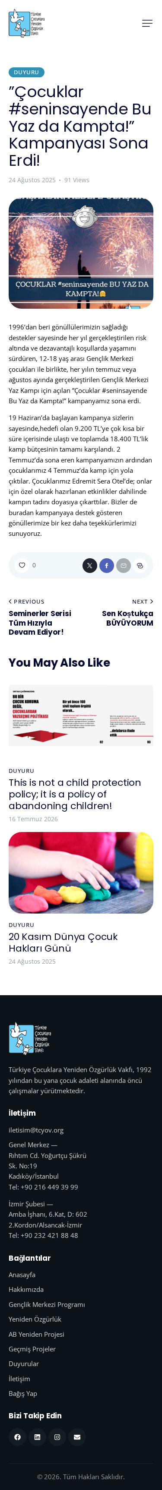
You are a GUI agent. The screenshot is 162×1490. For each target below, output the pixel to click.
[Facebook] (106, 565)
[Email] (123, 565)
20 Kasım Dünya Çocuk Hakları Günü (63, 942)
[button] (147, 23)
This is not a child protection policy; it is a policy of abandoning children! (75, 794)
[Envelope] (77, 1437)
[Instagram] (57, 1437)
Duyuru (26, 72)
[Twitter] (90, 565)
